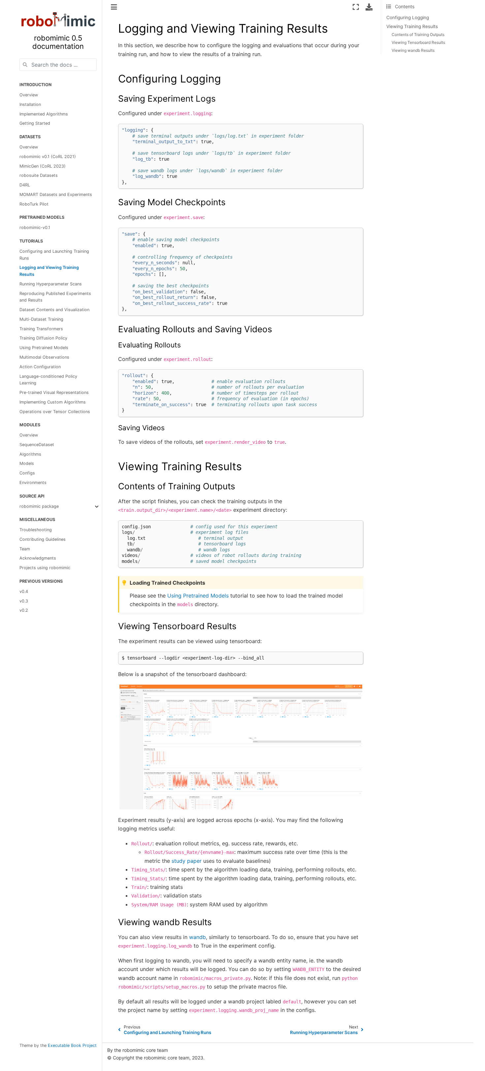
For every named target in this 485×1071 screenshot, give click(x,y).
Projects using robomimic (44, 567)
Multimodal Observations (44, 357)
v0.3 (23, 601)
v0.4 (23, 591)
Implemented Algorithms (43, 114)
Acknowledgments (37, 558)
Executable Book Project (72, 1045)
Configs (27, 473)
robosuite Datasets (38, 175)
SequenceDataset (36, 444)
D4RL (24, 184)
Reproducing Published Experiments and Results (55, 297)
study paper (187, 861)
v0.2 (23, 610)
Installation (30, 104)
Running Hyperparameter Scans (50, 283)
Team (24, 548)
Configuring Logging (407, 17)
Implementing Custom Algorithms (52, 402)
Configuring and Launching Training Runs (54, 255)
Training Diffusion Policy (43, 338)
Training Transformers (41, 328)
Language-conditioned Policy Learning (48, 380)
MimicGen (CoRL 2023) (42, 166)
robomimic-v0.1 (34, 227)
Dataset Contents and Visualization (54, 309)
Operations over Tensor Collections (54, 411)
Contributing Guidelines (42, 539)
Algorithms (30, 454)
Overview (28, 94)
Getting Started (34, 123)
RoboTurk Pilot (33, 204)
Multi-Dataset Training (41, 319)
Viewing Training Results (412, 26)
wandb (197, 937)
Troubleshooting (35, 529)
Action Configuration (40, 366)
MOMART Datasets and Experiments (55, 194)
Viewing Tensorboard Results (418, 42)
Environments (33, 482)
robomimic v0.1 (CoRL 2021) (47, 156)
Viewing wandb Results (413, 50)
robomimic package (39, 506)
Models (26, 463)
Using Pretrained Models (43, 347)
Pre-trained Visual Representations (54, 392)
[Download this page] (369, 7)
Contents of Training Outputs (418, 34)
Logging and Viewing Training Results (49, 271)
